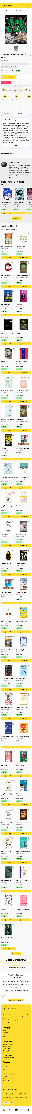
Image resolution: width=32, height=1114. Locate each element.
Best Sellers (15, 1093)
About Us (5, 1064)
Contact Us (6, 1081)
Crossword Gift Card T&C (10, 1057)
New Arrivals (7, 1093)
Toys (4, 1034)
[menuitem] (4, 1111)
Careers (5, 1076)
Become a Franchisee (9, 1078)
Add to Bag (7, 77)
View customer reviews (16, 1000)
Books (4, 1030)
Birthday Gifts (23, 1093)
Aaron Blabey (4, 60)
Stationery (6, 1032)
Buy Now (22, 77)
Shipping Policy (7, 1051)
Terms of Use (7, 1048)
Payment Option (7, 1055)
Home (2, 10)
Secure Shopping (8, 1044)
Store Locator (7, 1067)
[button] (26, 5)
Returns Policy (7, 1053)
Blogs (4, 1069)
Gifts (4, 1037)
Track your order (7, 1083)
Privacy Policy (7, 1046)
